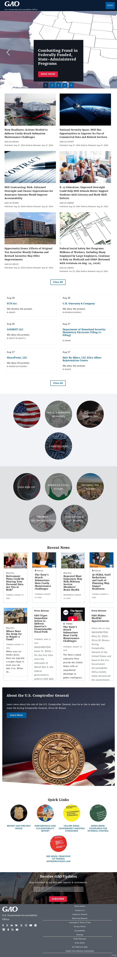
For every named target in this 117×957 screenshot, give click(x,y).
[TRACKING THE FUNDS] (90, 499)
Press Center (80, 906)
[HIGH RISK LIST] (26, 499)
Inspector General (79, 914)
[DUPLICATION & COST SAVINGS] (74, 531)
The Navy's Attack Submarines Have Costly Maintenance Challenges (43, 581)
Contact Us (80, 910)
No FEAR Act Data (80, 947)
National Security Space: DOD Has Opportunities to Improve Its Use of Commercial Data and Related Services (83, 133)
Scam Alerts (80, 943)
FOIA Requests (80, 939)
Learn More (16, 715)
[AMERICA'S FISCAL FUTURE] (58, 499)
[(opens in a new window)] (3, 925)
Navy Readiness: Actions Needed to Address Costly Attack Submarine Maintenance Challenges (26, 133)
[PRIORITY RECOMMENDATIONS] (42, 531)
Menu (110, 5)
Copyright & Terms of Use (80, 922)
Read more (48, 74)
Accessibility (80, 931)
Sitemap (79, 935)
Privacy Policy (80, 926)
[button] (109, 52)
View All (58, 282)
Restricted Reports (79, 918)
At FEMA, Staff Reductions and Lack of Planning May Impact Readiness (101, 581)
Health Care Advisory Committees (80, 951)
